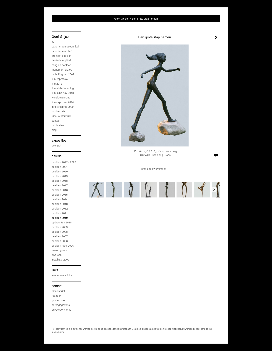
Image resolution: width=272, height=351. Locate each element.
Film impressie (60, 79)
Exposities (59, 140)
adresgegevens (61, 305)
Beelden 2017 (60, 185)
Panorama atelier (62, 51)
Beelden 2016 (60, 190)
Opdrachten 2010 (62, 222)
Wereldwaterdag (61, 97)
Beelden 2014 (60, 199)
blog (54, 130)
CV (53, 42)
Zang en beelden (61, 65)
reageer (56, 295)
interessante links (62, 275)
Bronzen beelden (61, 55)
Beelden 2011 (60, 213)
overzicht (57, 145)
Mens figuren (59, 250)
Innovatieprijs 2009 (63, 106)
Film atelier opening (63, 88)
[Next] (214, 189)
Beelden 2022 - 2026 (64, 162)
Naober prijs (59, 111)
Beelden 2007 (60, 236)
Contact (56, 120)
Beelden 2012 (60, 208)
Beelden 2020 (60, 171)
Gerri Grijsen (121, 18)
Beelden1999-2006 (63, 245)
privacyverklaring (61, 309)
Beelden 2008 (60, 231)
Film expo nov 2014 (63, 102)
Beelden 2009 (60, 227)
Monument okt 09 (62, 69)
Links (55, 270)
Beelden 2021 (60, 167)
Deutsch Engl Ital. (61, 60)
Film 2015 (57, 83)
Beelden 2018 (60, 180)
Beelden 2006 (60, 241)
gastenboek (58, 300)
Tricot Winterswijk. (61, 116)
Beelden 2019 (60, 176)
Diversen (57, 255)
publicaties (58, 125)
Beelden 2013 (60, 204)
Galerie (57, 156)
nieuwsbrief (58, 291)
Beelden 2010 (60, 218)
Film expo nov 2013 (63, 93)
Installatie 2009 (60, 259)
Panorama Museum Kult (65, 46)
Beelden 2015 (60, 194)
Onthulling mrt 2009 (63, 74)
